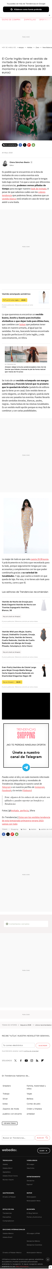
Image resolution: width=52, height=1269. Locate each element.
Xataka (5, 1164)
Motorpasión (31, 1197)
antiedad (31, 1114)
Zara (37, 47)
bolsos (22, 324)
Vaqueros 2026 (26, 1025)
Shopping (14, 829)
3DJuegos (30, 1164)
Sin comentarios (11, 145)
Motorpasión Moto (33, 1201)
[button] (21, 162)
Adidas (29, 47)
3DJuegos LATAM (33, 1233)
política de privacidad (31, 1051)
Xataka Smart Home (10, 1176)
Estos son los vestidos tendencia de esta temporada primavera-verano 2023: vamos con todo (26, 820)
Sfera (24, 829)
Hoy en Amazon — (12, 682)
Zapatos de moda (11, 1109)
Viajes (29, 1093)
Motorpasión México (34, 1252)
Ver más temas (10, 1123)
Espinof (29, 1184)
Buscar (40, 1138)
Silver (5, 1098)
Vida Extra (30, 1168)
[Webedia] (9, 1151)
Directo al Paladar (9, 1197)
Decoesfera (7, 1217)
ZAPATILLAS (30, 19)
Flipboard (29, 145)
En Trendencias (10, 364)
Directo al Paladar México (12, 1252)
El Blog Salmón (32, 1213)
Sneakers (7, 1086)
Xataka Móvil (7, 1168)
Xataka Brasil (7, 1237)
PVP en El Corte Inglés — (14, 300)
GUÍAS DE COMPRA (11, 19)
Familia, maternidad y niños (36, 1087)
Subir (42, 1151)
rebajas (21, 47)
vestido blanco (9, 198)
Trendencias (7, 1213)
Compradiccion (8, 1221)
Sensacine (30, 1180)
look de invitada (38, 188)
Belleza (30, 1098)
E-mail (33, 145)
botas (5, 1103)
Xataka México (8, 1233)
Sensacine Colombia (34, 1245)
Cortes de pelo (33, 1103)
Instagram (32, 1060)
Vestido (33, 829)
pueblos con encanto (12, 1114)
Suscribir (43, 1045)
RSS (37, 1060)
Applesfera (7, 1172)
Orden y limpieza (34, 1109)
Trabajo (6, 1093)
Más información (22, 1266)
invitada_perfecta (20, 810)
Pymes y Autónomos (34, 1217)
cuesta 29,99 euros (39, 559)
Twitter (24, 145)
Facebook (20, 145)
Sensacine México (33, 1241)
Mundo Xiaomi (8, 1180)
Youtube (26, 1060)
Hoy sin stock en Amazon (11, 616)
